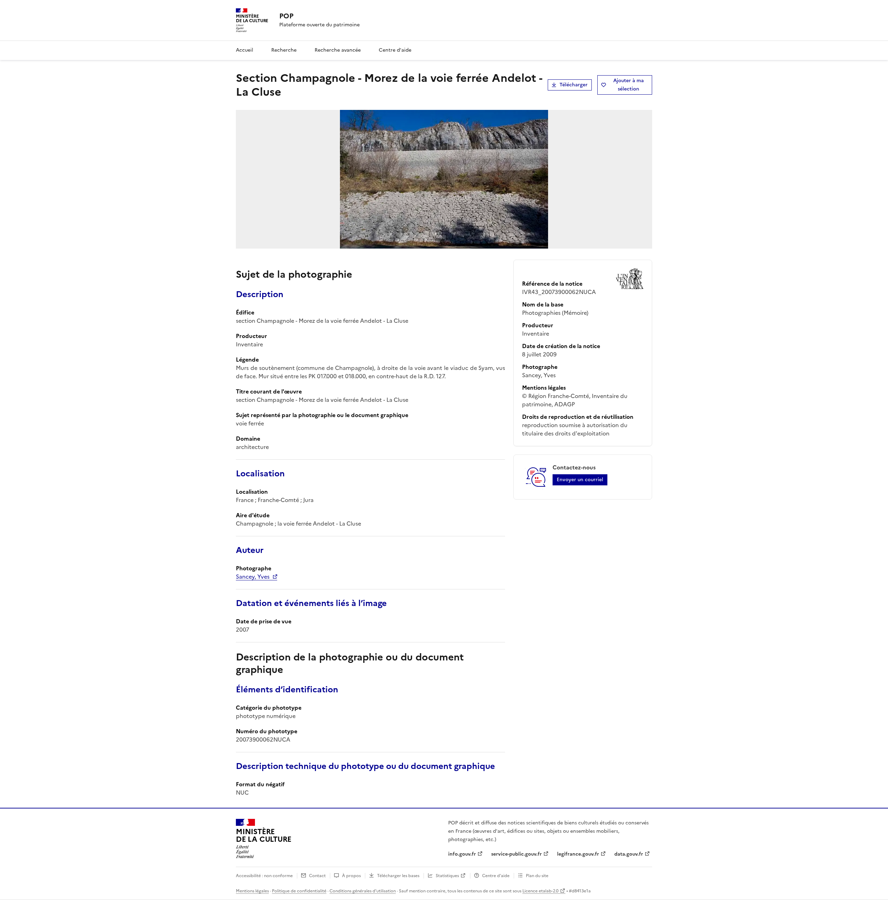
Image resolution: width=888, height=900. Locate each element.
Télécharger (574, 84)
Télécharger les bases (398, 876)
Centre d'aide (395, 50)
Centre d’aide (496, 876)
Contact (317, 876)
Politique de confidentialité (299, 891)
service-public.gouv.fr (516, 854)
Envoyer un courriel (580, 479)
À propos (351, 876)
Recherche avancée (338, 50)
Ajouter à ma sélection (628, 85)
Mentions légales (252, 891)
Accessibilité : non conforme (264, 876)
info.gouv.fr (462, 854)
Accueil (244, 50)
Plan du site (537, 876)
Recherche (284, 50)
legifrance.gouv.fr (578, 854)
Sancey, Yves (253, 576)
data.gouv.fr (628, 854)
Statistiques (447, 876)
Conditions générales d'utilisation (363, 891)
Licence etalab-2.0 (540, 891)
